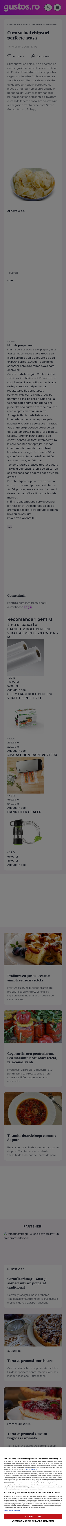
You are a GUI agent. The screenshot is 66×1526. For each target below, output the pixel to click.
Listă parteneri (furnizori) (12, 1510)
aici (54, 1481)
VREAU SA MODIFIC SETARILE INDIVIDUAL (33, 1521)
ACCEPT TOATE (33, 1516)
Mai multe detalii (31, 1469)
